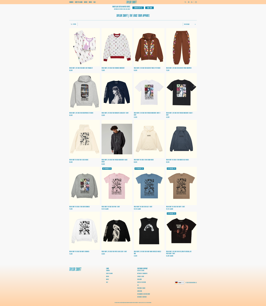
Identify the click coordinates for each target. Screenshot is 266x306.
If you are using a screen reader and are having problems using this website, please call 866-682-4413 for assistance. (133, 302)
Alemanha (179, 282)
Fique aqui (149, 8)
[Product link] (84, 49)
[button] (185, 2)
